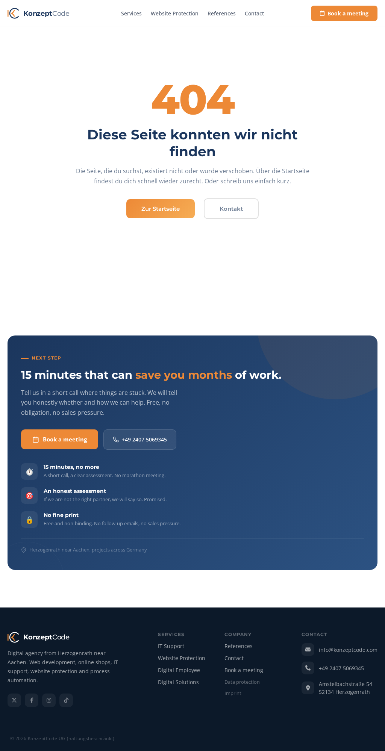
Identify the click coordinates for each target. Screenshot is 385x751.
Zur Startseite (160, 208)
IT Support (171, 646)
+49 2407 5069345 (144, 439)
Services (131, 13)
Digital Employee (179, 670)
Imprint (232, 694)
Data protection (242, 682)
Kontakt (231, 208)
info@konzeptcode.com (348, 649)
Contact (254, 13)
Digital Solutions (178, 682)
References (222, 13)
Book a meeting (347, 13)
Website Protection (175, 13)
